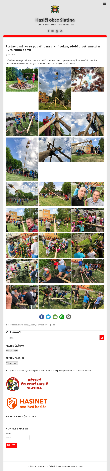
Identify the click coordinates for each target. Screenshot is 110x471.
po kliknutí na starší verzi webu (77, 370)
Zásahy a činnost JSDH (39, 325)
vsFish (80, 466)
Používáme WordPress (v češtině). (41, 466)
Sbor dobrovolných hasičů (18, 325)
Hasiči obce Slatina (55, 19)
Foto (54, 325)
